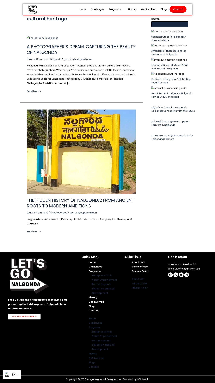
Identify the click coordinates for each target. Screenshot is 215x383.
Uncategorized (58, 212)
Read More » (34, 91)
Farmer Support (101, 284)
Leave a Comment (37, 59)
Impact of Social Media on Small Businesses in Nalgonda (169, 66)
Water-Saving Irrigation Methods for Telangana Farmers (172, 137)
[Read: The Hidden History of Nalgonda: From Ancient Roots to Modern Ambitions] (81, 151)
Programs (115, 9)
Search (155, 19)
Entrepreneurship (102, 275)
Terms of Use (140, 266)
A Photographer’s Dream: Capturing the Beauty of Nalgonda (81, 49)
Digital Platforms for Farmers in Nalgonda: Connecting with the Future (173, 109)
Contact (178, 9)
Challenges (97, 9)
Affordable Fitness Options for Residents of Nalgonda (168, 52)
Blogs (164, 9)
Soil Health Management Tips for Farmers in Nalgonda (170, 123)
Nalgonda (55, 59)
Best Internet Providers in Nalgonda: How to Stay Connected (171, 95)
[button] (116, 9)
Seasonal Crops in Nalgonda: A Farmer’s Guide (168, 38)
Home (82, 9)
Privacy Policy (140, 271)
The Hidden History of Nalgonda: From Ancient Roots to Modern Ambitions (80, 203)
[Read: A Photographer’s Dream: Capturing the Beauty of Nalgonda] (42, 38)
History (132, 9)
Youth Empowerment (104, 280)
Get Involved (148, 9)
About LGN (138, 262)
